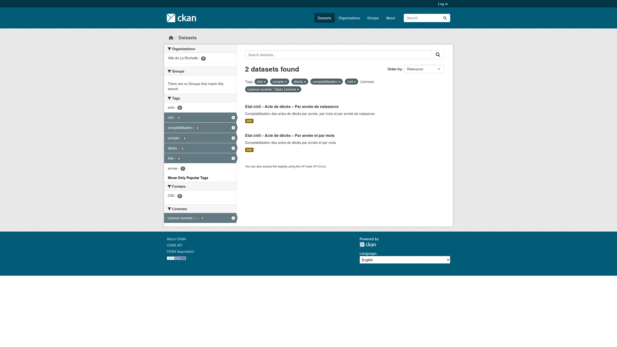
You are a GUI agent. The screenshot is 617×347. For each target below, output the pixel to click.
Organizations (349, 17)
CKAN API (174, 245)
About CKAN (176, 238)
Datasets (324, 17)
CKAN (368, 244)
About (390, 17)
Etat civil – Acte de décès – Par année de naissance (292, 106)
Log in (443, 3)
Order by (395, 69)
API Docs (319, 166)
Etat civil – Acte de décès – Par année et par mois (290, 135)
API (303, 166)
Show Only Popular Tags (188, 177)
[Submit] (445, 18)
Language (368, 253)
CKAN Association (180, 251)
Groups (373, 17)
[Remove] (265, 82)
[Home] (171, 37)
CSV (249, 121)
